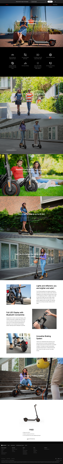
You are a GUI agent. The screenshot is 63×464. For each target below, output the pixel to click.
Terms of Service (3, 458)
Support (24, 447)
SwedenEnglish (59, 460)
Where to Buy (35, 452)
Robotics (13, 450)
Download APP (35, 450)
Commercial (13, 451)
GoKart (2, 451)
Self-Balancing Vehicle (4, 452)
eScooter (2, 450)
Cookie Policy (13, 458)
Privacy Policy (8, 458)
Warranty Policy (25, 451)
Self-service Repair (25, 450)
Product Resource (25, 452)
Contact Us (35, 451)
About (34, 447)
